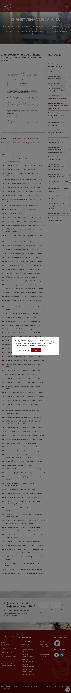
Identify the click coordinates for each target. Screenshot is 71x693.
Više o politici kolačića (22, 350)
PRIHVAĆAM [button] (35, 350)
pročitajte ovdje (42, 346)
